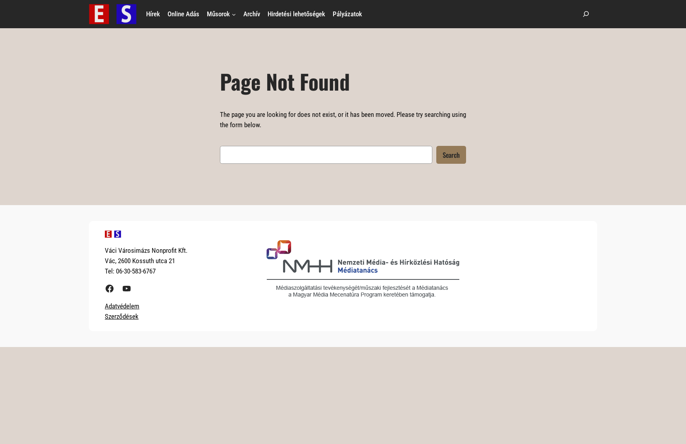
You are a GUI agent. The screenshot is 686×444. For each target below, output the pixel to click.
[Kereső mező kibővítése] (586, 14)
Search (451, 155)
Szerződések (122, 316)
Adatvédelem (122, 306)
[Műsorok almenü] (234, 14)
